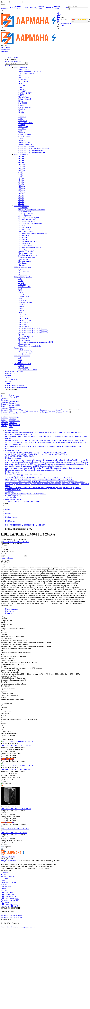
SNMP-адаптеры (24, 350)
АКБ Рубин (22, 324)
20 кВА (21, 182)
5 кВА (20, 174)
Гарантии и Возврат (8, 882)
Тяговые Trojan (24, 344)
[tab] (47, 609)
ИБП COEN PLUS (25, 77)
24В (19, 362)
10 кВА (21, 178)
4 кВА (20, 172)
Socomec (21, 125)
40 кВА (21, 196)
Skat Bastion (22, 121)
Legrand (21, 105)
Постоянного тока (25, 253)
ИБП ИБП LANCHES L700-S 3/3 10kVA (16, 769)
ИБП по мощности (21, 154)
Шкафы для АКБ (24, 354)
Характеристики (11, 609)
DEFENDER (23, 81)
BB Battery (22, 285)
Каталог (4, 890)
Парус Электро (24, 340)
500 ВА (21, 156)
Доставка (8, 383)
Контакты (4, 884)
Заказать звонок (11, 389)
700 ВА (21, 160)
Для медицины (24, 229)
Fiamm (20, 293)
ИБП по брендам (20, 67)
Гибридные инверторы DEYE (29, 71)
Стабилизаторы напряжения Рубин (31, 152)
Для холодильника (25, 245)
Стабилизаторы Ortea (26, 146)
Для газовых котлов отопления (30, 223)
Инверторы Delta (24, 142)
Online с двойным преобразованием (31, 210)
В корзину (6, 560)
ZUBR (20, 316)
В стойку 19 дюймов (26, 214)
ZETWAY (22, 129)
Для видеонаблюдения (26, 221)
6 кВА (20, 176)
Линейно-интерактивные (27, 255)
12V (20, 279)
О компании (9, 375)
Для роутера (22, 237)
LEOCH (21, 295)
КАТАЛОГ (9, 65)
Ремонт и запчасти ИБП (14, 404)
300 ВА (21, 194)
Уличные (21, 265)
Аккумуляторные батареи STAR (30, 328)
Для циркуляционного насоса (29, 247)
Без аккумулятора (25, 212)
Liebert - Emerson (24, 107)
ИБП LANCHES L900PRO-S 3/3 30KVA (16, 745)
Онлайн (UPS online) (26, 251)
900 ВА (21, 204)
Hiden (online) (23, 97)
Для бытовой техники (26, 219)
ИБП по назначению (21, 206)
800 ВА (21, 162)
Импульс (21, 133)
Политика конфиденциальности (23, 927)
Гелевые (21, 334)
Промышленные (24, 261)
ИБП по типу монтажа (22, 267)
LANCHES (22, 103)
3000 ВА (21, 170)
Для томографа (24, 243)
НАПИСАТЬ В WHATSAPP (15, 385)
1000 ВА (21, 164)
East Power (22, 85)
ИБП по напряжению (22, 356)
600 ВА (21, 158)
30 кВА (21, 184)
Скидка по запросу (8, 540)
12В (19, 358)
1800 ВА (21, 188)
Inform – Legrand (24, 99)
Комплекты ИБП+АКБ (22, 364)
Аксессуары (18, 348)
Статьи (3, 888)
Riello (20, 119)
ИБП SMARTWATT (25, 123)
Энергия (21, 140)
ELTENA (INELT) (25, 93)
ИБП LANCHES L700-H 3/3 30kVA (14, 833)
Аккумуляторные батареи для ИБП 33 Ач (34, 330)
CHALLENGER (24, 287)
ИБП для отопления (25, 231)
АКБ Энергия (23, 326)
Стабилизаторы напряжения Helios (31, 150)
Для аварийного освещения (28, 217)
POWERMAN (23, 69)
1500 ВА (21, 166)
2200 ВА (21, 190)
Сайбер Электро (24, 135)
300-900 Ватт (23, 368)
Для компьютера (24, 227)
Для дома (21, 225)
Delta (20, 83)
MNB (20, 298)
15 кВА (21, 180)
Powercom (22, 117)
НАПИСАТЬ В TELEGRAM (16, 387)
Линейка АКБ (23, 338)
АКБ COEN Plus (24, 320)
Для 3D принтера (24, 216)
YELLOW (22, 314)
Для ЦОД (21, 249)
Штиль (21, 138)
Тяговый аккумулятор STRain (29, 346)
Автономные (23, 208)
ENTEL (21, 95)
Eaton (20, 87)
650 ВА (21, 198)
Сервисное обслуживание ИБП (14, 409)
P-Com (20, 115)
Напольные (22, 273)
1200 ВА (21, 186)
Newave (21, 111)
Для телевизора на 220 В (27, 241)
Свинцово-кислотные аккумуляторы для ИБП (35, 342)
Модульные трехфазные (27, 257)
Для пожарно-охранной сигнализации (32, 233)
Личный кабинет (7, 886)
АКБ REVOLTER (25, 322)
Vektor (20, 308)
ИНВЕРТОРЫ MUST (26, 144)
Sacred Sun (22, 304)
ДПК (20, 131)
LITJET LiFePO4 (24, 296)
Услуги (8, 377)
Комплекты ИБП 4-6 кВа (27, 370)
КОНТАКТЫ (10, 374)
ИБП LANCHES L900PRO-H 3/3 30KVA (16, 809)
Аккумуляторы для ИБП (23, 277)
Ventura (21, 310)
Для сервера (22, 239)
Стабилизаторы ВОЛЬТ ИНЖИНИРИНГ (33, 148)
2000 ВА (21, 168)
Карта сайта (5, 927)
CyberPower (22, 79)
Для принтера (23, 235)
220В (20, 360)
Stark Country (23, 127)
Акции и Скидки (11, 379)
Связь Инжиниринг (25, 136)
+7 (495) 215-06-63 (59, 17)
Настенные (22, 275)
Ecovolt (21, 89)
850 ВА (21, 202)
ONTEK (21, 113)
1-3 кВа (21, 366)
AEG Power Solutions (26, 73)
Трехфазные (22, 263)
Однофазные (23, 259)
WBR (20, 312)
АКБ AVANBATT (25, 318)
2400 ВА (21, 192)
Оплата (8, 381)
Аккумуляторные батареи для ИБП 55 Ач (34, 332)
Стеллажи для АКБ (25, 352)
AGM (20, 281)
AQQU (21, 283)
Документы (9, 611)
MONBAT (22, 300)
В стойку (21, 269)
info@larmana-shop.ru (13, 61)
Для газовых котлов (25, 336)
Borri (20, 75)
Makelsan (21, 109)
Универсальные (24, 271)
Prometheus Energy (25, 302)
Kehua (20, 101)
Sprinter (21, 306)
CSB (20, 289)
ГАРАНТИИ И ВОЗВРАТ (14, 372)
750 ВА (21, 200)
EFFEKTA (22, 91)
